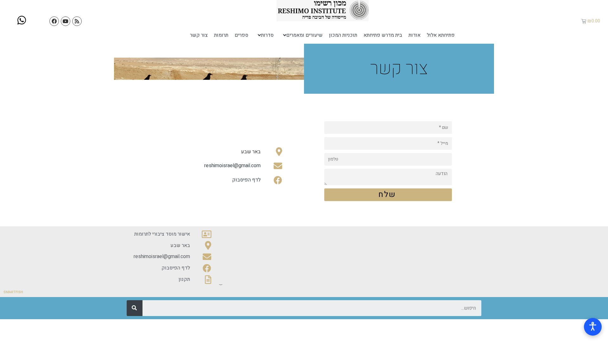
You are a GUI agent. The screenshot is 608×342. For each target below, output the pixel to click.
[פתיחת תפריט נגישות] (593, 327)
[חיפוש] (134, 308)
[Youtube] (65, 21)
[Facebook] (54, 21)
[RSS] (77, 21)
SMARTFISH (13, 292)
